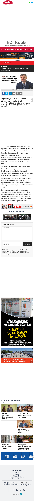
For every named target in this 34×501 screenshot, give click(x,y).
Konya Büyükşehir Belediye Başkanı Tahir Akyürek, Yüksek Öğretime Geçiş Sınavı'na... (15, 105)
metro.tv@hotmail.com (22, 483)
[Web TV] (29, 3)
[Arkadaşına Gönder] (13, 93)
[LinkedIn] (10, 93)
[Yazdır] (17, 93)
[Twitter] (6, 93)
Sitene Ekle (17, 476)
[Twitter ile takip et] (13, 490)
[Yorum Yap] (20, 93)
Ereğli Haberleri (17, 470)
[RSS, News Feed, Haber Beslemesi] (17, 490)
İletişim (17, 474)
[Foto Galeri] (32, 3)
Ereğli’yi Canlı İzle (6, 63)
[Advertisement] (17, 22)
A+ (32, 98)
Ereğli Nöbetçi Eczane (17, 478)
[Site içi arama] (24, 490)
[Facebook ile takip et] (10, 490)
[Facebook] (3, 93)
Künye (17, 472)
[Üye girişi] (20, 490)
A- (32, 101)
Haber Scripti (15, 494)
